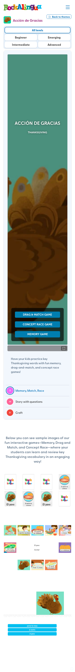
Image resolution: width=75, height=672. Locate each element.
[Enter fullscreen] (64, 348)
